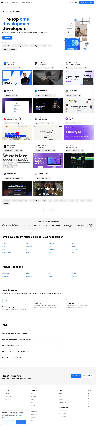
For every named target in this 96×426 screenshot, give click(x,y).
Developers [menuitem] (34, 414)
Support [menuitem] (33, 393)
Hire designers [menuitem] (8, 399)
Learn (23, 2)
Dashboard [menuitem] (7, 393)
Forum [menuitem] (32, 408)
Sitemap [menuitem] (61, 399)
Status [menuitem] (32, 420)
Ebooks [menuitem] (33, 405)
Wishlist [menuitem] (33, 417)
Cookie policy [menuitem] (62, 416)
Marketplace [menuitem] (8, 396)
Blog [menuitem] (32, 402)
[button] (7, 2)
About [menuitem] (60, 393)
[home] (2, 2)
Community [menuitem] (34, 411)
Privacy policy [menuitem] (62, 413)
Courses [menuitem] (33, 399)
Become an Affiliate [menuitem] (64, 402)
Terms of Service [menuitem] (63, 410)
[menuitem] (88, 393)
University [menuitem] (33, 396)
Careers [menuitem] (61, 396)
